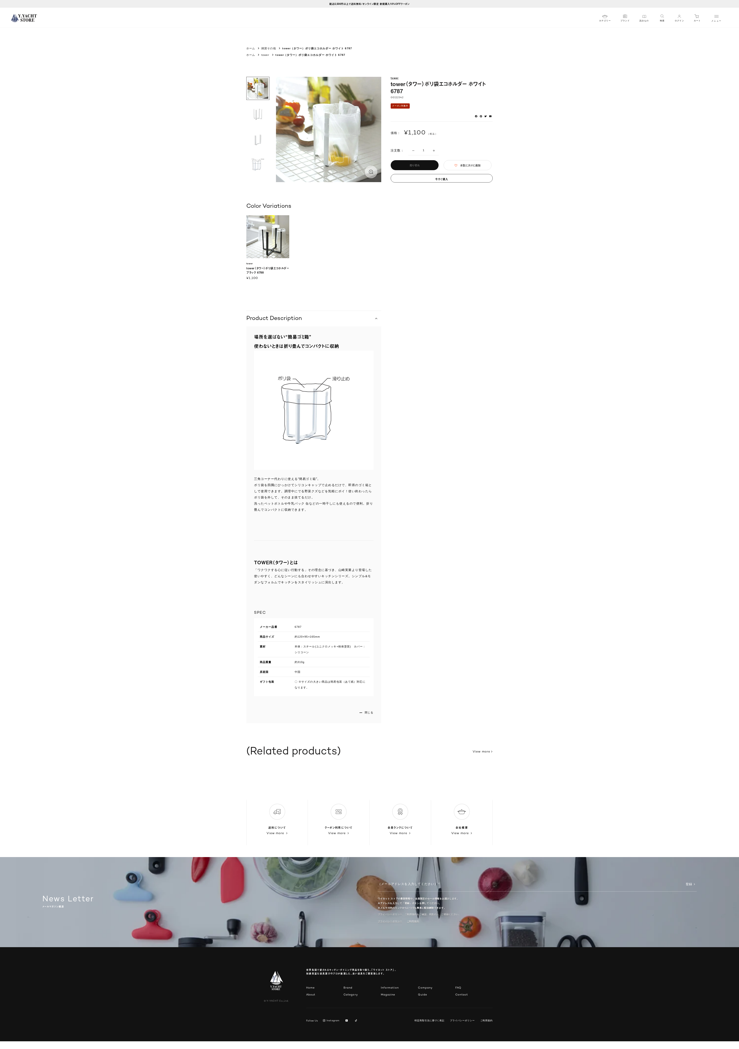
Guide (422, 994)
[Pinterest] (481, 116)
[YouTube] (347, 1021)
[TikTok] (357, 1021)
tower (265, 54)
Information (390, 987)
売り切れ (415, 165)
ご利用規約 (486, 1020)
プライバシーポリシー (390, 921)
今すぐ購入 (441, 179)
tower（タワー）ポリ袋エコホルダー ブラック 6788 (267, 270)
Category (351, 994)
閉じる (369, 712)
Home (310, 987)
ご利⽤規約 (413, 921)
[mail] (490, 116)
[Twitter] (485, 116)
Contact (461, 994)
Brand (348, 987)
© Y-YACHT (276, 1001)
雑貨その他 (268, 48)
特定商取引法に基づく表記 (429, 1020)
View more (481, 751)
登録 (689, 884)
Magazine (388, 994)
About (310, 994)
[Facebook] (476, 116)
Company (425, 987)
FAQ (458, 987)
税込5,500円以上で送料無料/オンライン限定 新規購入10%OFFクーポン (369, 4)
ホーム (250, 48)
